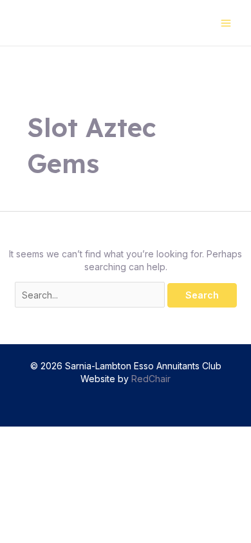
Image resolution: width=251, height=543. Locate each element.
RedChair (151, 378)
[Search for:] (91, 295)
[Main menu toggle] (225, 22)
